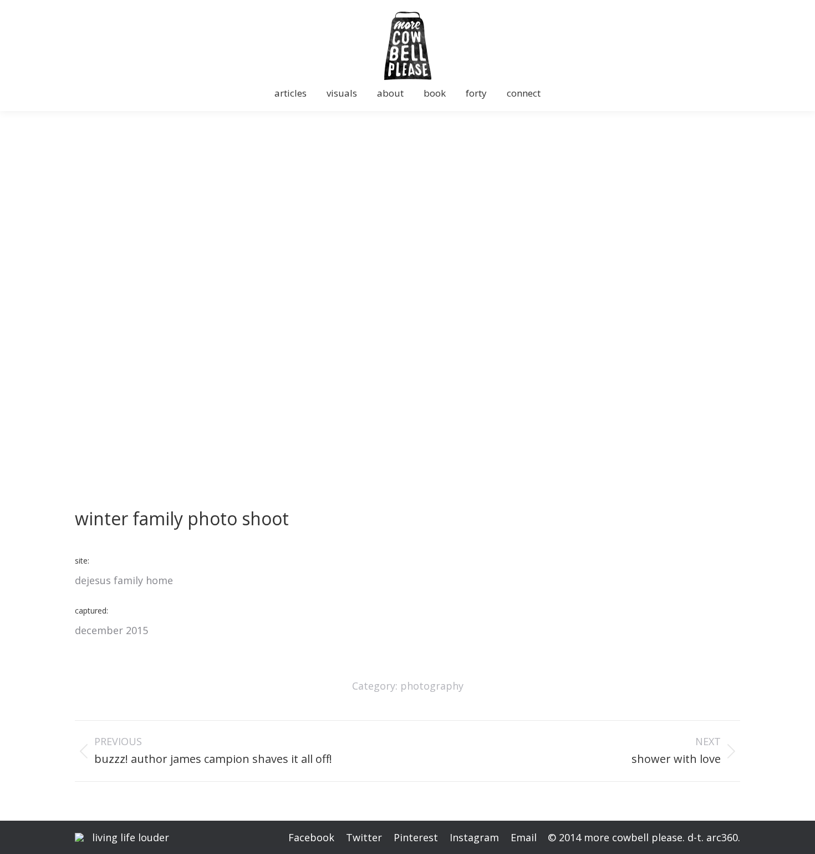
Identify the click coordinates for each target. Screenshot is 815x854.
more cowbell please (633, 837)
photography (431, 685)
